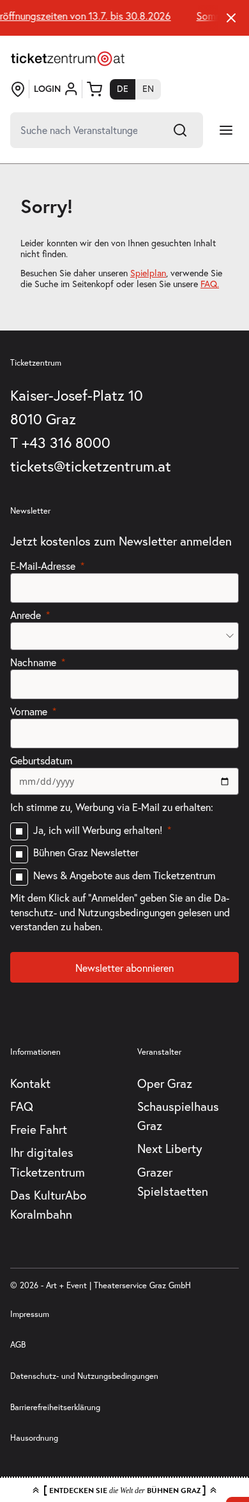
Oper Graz (164, 1083)
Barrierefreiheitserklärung (55, 1407)
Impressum (29, 1314)
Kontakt (30, 1083)
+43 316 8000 (66, 442)
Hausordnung (34, 1437)
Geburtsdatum (41, 760)
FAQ (21, 1106)
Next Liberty (169, 1148)
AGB (18, 1344)
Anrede (25, 615)
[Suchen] (180, 130)
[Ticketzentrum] (67, 58)
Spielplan (148, 273)
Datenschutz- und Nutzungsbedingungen (84, 1376)
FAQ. (209, 284)
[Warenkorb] (94, 89)
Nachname (33, 662)
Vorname (28, 711)
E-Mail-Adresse (42, 566)
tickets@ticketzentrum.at (90, 466)
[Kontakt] (18, 89)
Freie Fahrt (38, 1129)
